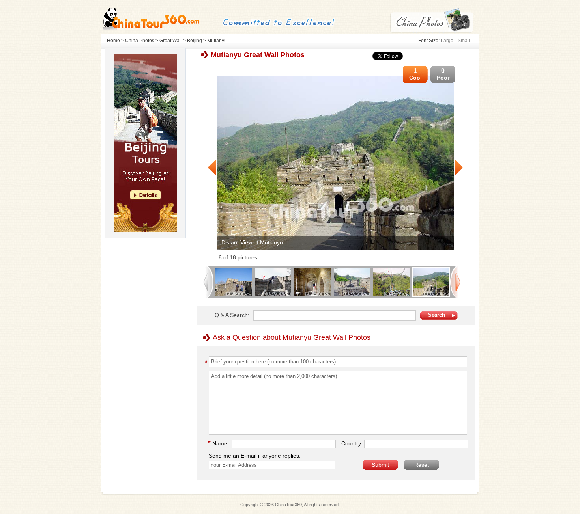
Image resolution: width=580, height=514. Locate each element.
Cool (415, 74)
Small (464, 40)
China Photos (139, 40)
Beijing (194, 40)
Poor (443, 74)
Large (447, 40)
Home (113, 40)
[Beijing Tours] (145, 230)
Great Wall (170, 40)
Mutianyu (217, 40)
